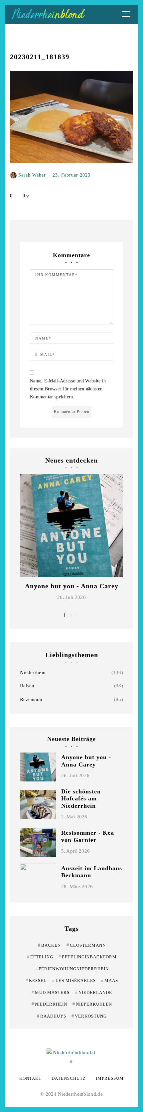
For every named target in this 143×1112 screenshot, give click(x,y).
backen (49, 945)
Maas (109, 980)
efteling (40, 956)
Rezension (31, 699)
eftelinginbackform (88, 956)
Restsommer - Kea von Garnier (87, 836)
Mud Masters (51, 992)
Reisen (27, 685)
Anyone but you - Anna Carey (71, 586)
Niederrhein (33, 672)
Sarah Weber (32, 175)
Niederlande (93, 992)
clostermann (86, 945)
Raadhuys (51, 1016)
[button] (64, 615)
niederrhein (49, 1004)
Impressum (110, 1078)
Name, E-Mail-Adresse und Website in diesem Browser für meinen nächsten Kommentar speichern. (68, 388)
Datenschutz (69, 1078)
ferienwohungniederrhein (72, 968)
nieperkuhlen (92, 1004)
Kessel (36, 980)
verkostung (89, 1016)
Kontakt (30, 1078)
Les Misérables (74, 980)
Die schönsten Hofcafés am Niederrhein (81, 798)
